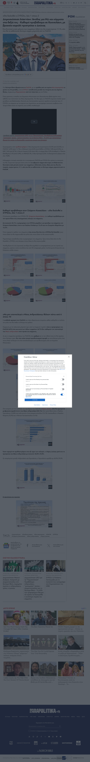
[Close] (69, 357)
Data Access (45, 404)
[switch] (62, 379)
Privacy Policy (53, 404)
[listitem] (45, 376)
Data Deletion (37, 404)
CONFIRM (34, 399)
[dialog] (45, 381)
